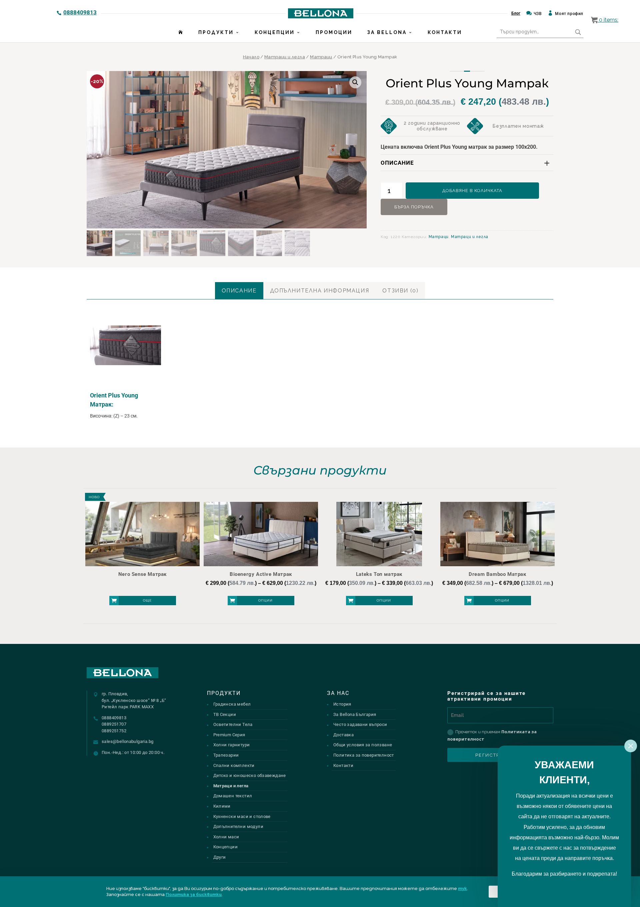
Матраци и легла (284, 56)
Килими (222, 806)
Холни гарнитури (231, 744)
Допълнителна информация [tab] (319, 290)
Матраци (321, 56)
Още (147, 600)
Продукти (216, 32)
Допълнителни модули (238, 826)
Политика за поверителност (363, 755)
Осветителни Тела (233, 724)
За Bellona (387, 32)
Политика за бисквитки (194, 894)
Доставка (343, 734)
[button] (355, 82)
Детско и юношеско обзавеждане (249, 775)
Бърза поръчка (414, 206)
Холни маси (226, 836)
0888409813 (80, 12)
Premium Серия (229, 734)
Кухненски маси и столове (242, 816)
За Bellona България (354, 714)
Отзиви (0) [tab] (400, 290)
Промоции (334, 32)
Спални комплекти (234, 765)
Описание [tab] (239, 290)
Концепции (275, 32)
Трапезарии (226, 755)
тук (462, 888)
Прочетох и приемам (492, 735)
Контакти (445, 32)
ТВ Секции (224, 714)
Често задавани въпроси (360, 724)
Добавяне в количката (472, 190)
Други (219, 857)
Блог (515, 13)
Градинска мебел (232, 704)
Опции (265, 600)
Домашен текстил (232, 795)
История (342, 704)
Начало (251, 56)
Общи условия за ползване (362, 744)
